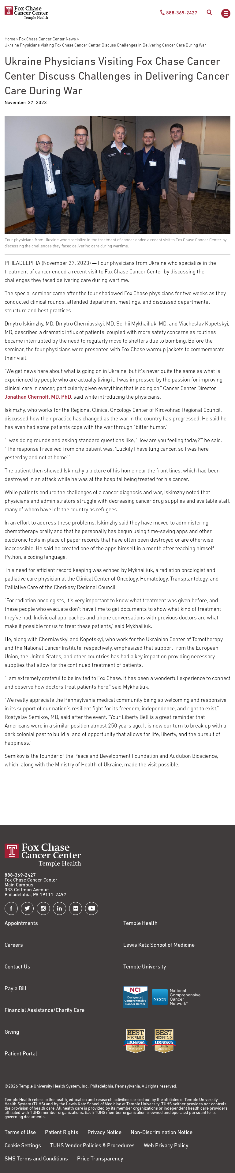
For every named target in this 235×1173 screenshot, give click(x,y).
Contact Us (17, 967)
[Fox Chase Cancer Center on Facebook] (11, 908)
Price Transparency (100, 1159)
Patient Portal (21, 1054)
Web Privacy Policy (166, 1146)
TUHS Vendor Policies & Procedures (92, 1146)
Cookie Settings (23, 1146)
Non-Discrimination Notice (161, 1133)
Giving (12, 1032)
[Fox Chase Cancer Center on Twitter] (27, 908)
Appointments (21, 924)
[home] (26, 18)
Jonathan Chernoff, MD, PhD (38, 397)
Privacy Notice (104, 1133)
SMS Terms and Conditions (36, 1159)
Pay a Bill (15, 989)
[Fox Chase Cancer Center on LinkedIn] (59, 908)
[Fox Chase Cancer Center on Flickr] (75, 908)
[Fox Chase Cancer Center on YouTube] (91, 908)
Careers (14, 945)
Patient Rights (61, 1133)
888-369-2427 (20, 875)
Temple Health (140, 924)
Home (10, 39)
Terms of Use (20, 1133)
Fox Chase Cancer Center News (47, 39)
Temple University (144, 967)
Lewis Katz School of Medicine (159, 945)
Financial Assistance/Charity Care (44, 1010)
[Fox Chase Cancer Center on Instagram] (43, 908)
